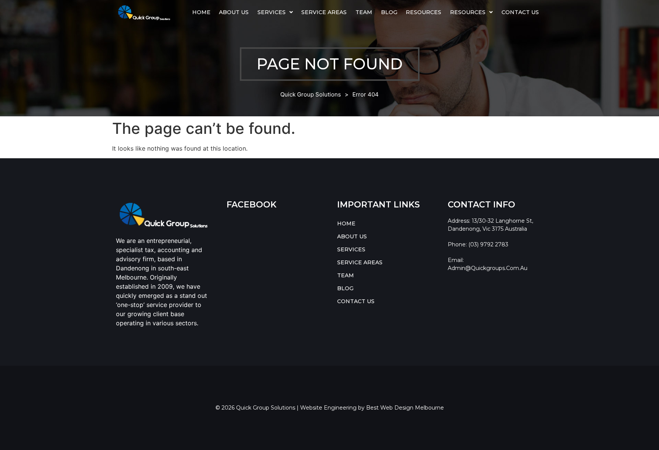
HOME (201, 12)
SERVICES (271, 12)
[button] (275, 12)
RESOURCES (467, 12)
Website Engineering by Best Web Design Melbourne (372, 407)
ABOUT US (234, 12)
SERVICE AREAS (324, 12)
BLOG (389, 12)
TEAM (363, 12)
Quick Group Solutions (310, 94)
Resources (423, 12)
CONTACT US (520, 12)
